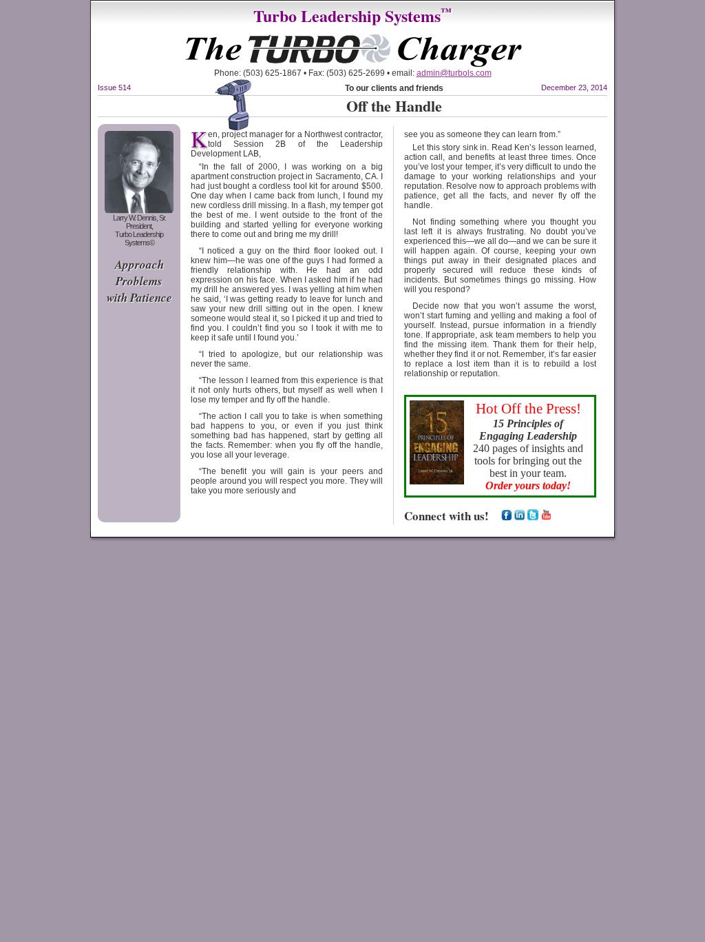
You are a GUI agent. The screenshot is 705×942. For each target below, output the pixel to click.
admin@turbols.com (454, 73)
